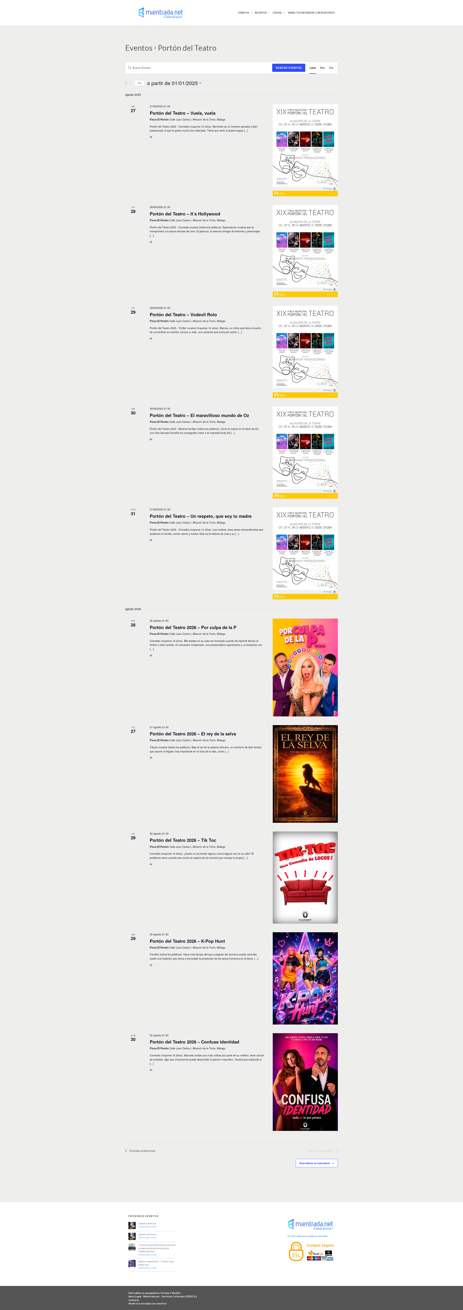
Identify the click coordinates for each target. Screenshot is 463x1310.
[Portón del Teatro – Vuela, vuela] (305, 150)
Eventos (138, 47)
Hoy (139, 82)
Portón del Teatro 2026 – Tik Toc (183, 840)
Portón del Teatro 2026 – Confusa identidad (194, 1042)
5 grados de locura (147, 1223)
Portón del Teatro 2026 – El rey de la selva (193, 734)
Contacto (133, 1300)
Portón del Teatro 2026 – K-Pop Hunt (187, 941)
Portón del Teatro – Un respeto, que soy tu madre (201, 516)
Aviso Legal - (135, 1296)
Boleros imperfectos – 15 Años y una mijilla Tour (156, 1263)
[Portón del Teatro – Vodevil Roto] (305, 352)
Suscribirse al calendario (315, 1163)
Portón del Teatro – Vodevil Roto (183, 314)
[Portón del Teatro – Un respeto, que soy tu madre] (305, 553)
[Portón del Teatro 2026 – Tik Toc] (305, 877)
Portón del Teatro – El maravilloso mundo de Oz (199, 415)
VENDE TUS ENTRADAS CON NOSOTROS (311, 12)
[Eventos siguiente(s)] (131, 83)
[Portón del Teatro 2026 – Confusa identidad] (305, 1082)
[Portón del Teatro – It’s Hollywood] (305, 251)
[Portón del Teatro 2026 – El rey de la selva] (305, 774)
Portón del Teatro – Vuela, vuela (182, 113)
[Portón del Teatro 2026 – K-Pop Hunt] (305, 978)
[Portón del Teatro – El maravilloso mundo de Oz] (305, 453)
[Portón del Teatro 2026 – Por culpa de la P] (305, 667)
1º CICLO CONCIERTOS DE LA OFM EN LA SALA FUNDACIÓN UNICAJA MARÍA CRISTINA (156, 1248)
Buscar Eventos (289, 67)
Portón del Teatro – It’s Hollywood (185, 214)
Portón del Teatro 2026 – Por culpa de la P (193, 627)
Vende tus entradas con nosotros (147, 1303)
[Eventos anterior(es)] (126, 83)
